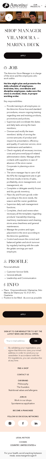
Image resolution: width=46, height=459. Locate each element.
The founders (23, 387)
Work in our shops (23, 400)
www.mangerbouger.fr (26, 456)
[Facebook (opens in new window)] (23, 423)
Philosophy (23, 384)
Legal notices (23, 438)
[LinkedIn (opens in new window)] (36, 423)
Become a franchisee (23, 411)
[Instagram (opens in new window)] (10, 423)
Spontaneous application (23, 404)
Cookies (23, 442)
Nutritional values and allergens (23, 390)
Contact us (23, 375)
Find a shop (23, 368)
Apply (23, 56)
